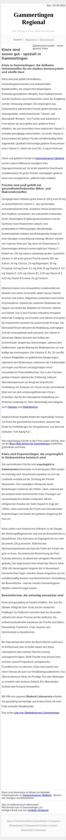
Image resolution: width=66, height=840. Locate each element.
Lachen (52, 825)
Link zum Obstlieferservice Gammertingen (36, 712)
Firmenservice (32, 825)
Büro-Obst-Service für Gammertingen (30, 443)
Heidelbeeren (30, 407)
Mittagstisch (31, 39)
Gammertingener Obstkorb (49, 158)
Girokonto (54, 821)
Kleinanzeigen (16, 825)
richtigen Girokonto (38, 810)
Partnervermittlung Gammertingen (31, 821)
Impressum (40, 830)
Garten (44, 825)
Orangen (12, 407)
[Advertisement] (33, 752)
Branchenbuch (47, 39)
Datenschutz (27, 830)
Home (10, 821)
